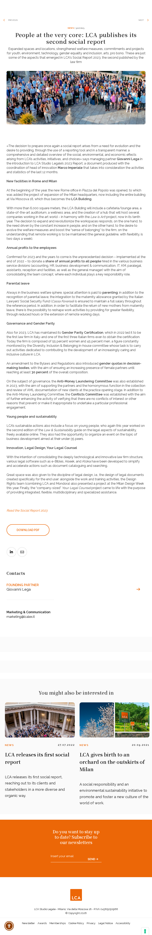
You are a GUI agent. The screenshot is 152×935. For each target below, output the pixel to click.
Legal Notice (105, 923)
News (71, 28)
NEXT (141, 20)
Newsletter (28, 923)
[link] (11, 555)
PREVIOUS (13, 20)
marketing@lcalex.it (21, 617)
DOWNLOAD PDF (28, 530)
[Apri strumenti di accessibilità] (9, 926)
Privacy (91, 923)
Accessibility (123, 923)
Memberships (57, 923)
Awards (42, 923)
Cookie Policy (76, 923)
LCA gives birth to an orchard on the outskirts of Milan (112, 762)
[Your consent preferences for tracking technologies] (145, 931)
